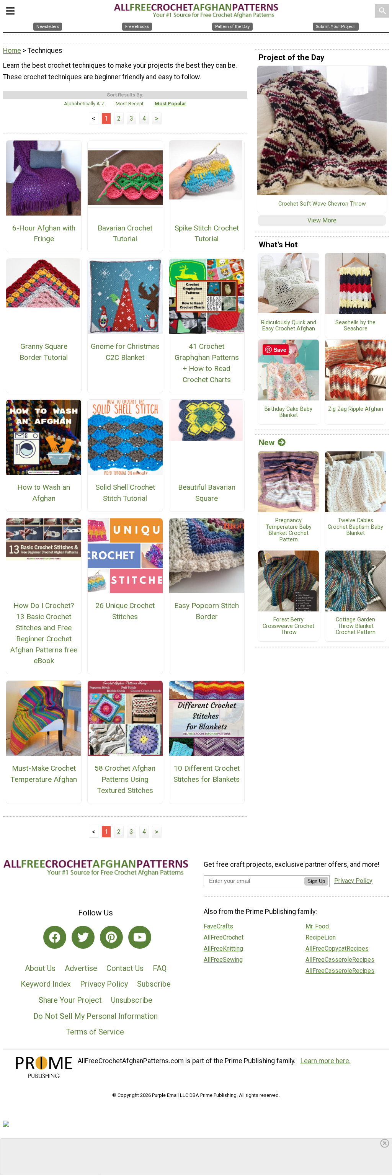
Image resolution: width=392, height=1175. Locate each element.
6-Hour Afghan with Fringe (43, 233)
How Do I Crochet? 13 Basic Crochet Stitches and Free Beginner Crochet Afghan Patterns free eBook (43, 633)
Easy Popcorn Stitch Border (206, 611)
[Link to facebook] (54, 937)
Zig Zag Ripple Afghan (355, 409)
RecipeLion (320, 937)
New (266, 442)
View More (321, 220)
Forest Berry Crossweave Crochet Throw (288, 626)
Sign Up (316, 881)
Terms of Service (95, 1031)
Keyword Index (46, 984)
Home (12, 50)
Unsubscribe (131, 1000)
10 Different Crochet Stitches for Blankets (206, 774)
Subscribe (154, 984)
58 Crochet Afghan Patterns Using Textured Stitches (125, 779)
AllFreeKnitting (223, 948)
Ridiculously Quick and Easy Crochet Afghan (288, 326)
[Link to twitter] (83, 937)
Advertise (81, 968)
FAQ (160, 968)
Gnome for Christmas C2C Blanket (125, 352)
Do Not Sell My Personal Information (95, 1016)
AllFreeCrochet (223, 937)
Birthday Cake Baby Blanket (288, 412)
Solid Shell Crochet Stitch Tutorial (125, 493)
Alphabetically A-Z (84, 103)
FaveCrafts (218, 926)
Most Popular (170, 103)
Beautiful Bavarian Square (206, 493)
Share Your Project (70, 1000)
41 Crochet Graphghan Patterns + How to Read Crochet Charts (207, 363)
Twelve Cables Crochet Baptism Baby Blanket (355, 527)
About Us (40, 968)
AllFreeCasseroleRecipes (339, 959)
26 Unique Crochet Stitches (125, 611)
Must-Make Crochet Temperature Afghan (43, 774)
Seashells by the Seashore (355, 326)
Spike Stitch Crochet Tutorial (207, 233)
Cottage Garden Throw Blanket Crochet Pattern (356, 626)
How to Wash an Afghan (43, 493)
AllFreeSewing (223, 959)
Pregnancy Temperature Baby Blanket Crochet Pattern (289, 530)
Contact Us (125, 968)
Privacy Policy (104, 984)
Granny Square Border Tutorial (44, 352)
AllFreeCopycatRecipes (337, 948)
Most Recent (130, 103)
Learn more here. (326, 1061)
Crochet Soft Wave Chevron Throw (322, 204)
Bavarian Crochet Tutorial (125, 233)
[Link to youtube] (139, 937)
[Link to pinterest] (111, 937)
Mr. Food (317, 926)
